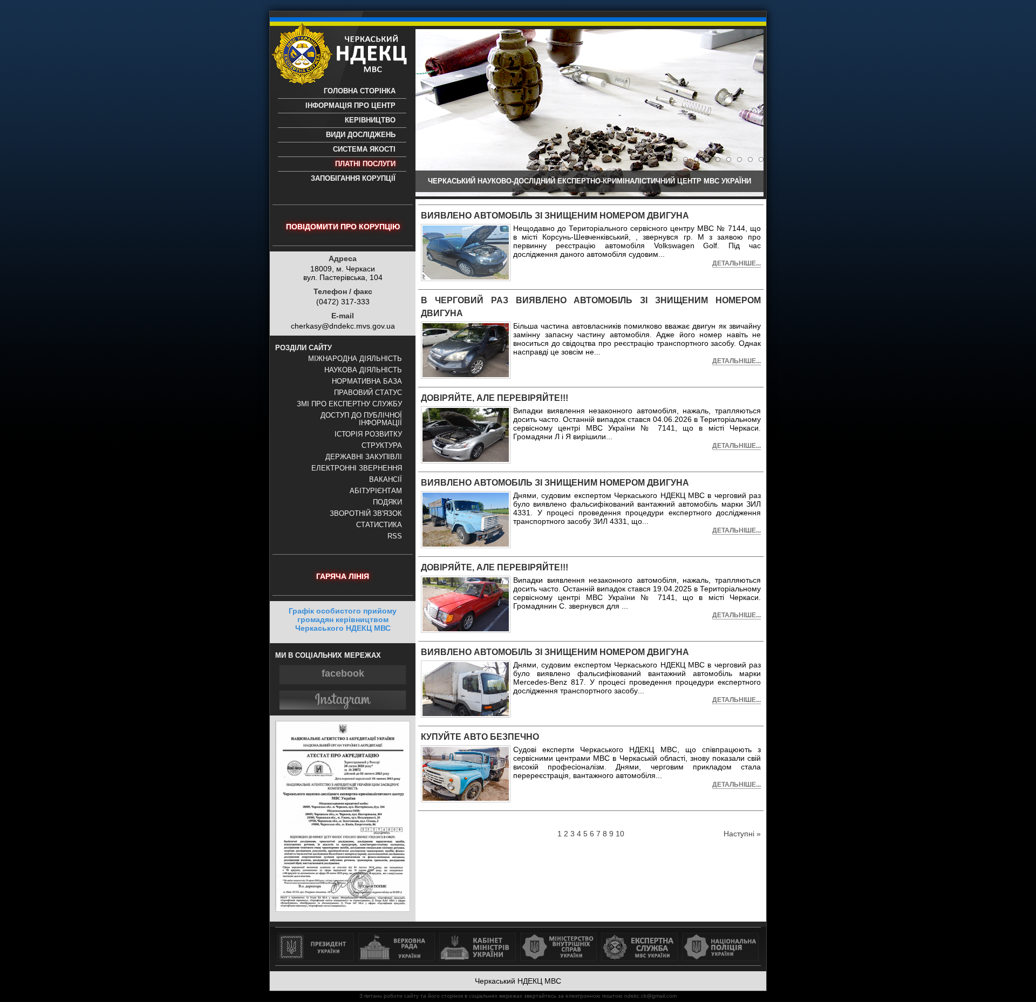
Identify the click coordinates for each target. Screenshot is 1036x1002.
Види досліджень (361, 135)
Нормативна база (367, 381)
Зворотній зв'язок (366, 513)
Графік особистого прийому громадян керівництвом (343, 619)
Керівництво (370, 120)
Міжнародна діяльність (355, 359)
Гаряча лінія (342, 576)
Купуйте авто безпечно (480, 736)
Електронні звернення (356, 468)
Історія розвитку (368, 434)
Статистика (379, 525)
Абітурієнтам (376, 491)
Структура (382, 445)
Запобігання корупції (353, 178)
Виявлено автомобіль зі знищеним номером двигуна (555, 215)
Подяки (387, 502)
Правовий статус (368, 393)
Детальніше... (736, 263)
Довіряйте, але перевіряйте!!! (494, 398)
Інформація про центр (350, 106)
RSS (394, 536)
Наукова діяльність (363, 370)
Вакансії (385, 479)
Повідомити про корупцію (343, 226)
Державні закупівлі (363, 457)
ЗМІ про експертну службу (349, 404)
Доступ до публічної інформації (361, 419)
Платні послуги (365, 164)
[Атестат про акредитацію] (342, 909)
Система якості (364, 149)
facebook (343, 673)
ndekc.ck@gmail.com (650, 996)
